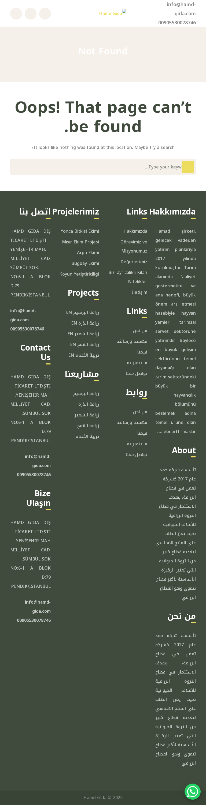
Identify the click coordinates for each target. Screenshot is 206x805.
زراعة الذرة (88, 404)
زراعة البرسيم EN (82, 312)
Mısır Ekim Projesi (80, 242)
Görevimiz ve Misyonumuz (133, 246)
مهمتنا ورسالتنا (131, 341)
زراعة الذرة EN (85, 323)
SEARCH (188, 167)
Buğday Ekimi (85, 263)
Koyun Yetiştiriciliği (79, 274)
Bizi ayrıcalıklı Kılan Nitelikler (127, 277)
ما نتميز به (137, 363)
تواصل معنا (136, 373)
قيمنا (142, 352)
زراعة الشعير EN (83, 334)
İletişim (139, 292)
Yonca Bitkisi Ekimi (80, 231)
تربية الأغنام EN (83, 355)
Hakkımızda (135, 231)
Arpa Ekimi (88, 253)
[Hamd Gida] (112, 13)
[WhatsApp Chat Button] (193, 792)
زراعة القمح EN (84, 344)
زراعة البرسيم (86, 393)
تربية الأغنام (87, 436)
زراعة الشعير (87, 415)
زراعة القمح (88, 426)
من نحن (140, 330)
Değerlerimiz (133, 262)
